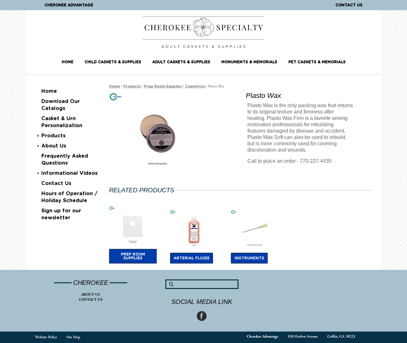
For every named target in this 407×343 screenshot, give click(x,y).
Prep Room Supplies (163, 86)
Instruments (249, 258)
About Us (90, 294)
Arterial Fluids (192, 258)
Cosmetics (195, 86)
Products (53, 135)
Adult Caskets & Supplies (181, 62)
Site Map (73, 337)
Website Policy (46, 337)
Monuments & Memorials (249, 62)
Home (67, 62)
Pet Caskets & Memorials (317, 62)
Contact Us (348, 5)
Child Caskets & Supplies (113, 62)
